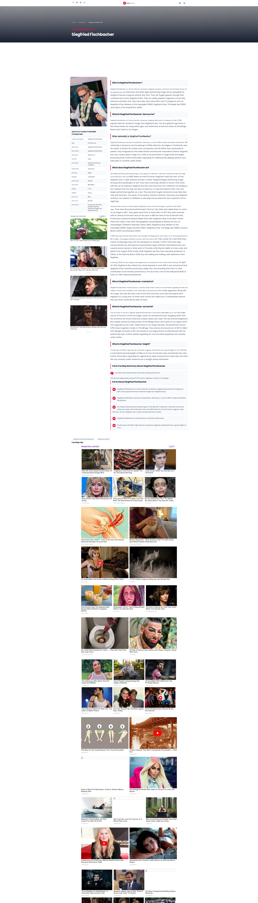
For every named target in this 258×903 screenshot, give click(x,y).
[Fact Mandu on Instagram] (84, 2)
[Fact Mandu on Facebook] (73, 2)
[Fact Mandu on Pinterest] (80, 2)
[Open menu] (180, 3)
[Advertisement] (129, 57)
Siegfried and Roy (103, 439)
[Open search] (184, 3)
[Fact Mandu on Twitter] (77, 2)
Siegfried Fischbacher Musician (83, 439)
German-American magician (83, 29)
